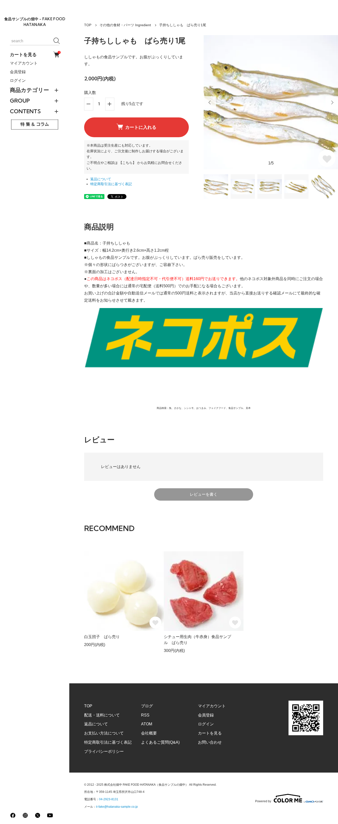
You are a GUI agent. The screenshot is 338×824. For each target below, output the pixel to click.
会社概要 (149, 733)
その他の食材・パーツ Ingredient (125, 25)
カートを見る (34, 54)
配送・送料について (102, 715)
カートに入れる (140, 127)
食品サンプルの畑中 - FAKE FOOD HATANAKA (34, 22)
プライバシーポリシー (104, 751)
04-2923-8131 (108, 799)
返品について (100, 179)
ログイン (18, 80)
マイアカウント (24, 63)
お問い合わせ (210, 742)
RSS (145, 715)
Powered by (263, 801)
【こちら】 (127, 163)
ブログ (147, 706)
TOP (87, 25)
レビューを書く (203, 494)
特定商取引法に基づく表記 (111, 184)
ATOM (146, 724)
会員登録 (18, 72)
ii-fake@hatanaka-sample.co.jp (117, 806)
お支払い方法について (104, 733)
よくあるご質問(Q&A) (160, 742)
